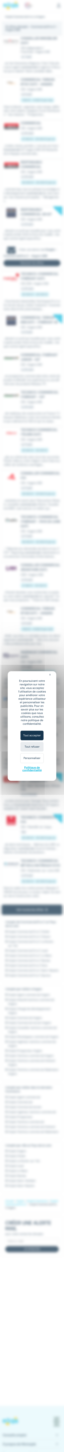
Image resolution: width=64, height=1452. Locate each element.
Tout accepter (32, 735)
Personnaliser (32, 758)
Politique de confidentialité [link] (32, 769)
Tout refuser (32, 746)
